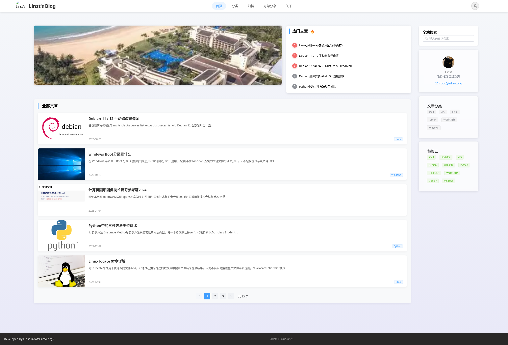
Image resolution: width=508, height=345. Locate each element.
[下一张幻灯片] (275, 55)
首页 (219, 6)
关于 (289, 6)
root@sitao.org (450, 83)
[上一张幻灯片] (40, 55)
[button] (475, 6)
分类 (235, 6)
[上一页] (199, 296)
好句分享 (270, 6)
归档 (251, 6)
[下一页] (231, 296)
